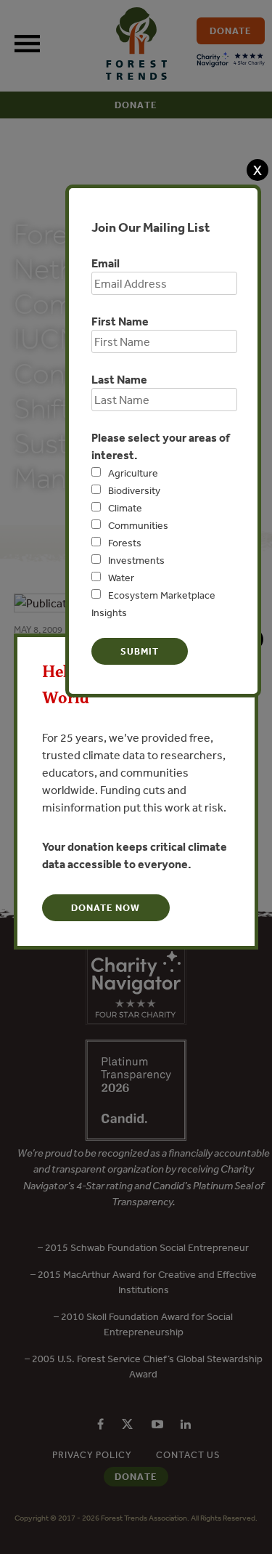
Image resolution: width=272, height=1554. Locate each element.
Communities (138, 525)
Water (121, 577)
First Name (120, 321)
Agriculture (133, 472)
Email (105, 263)
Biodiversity (134, 490)
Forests (124, 542)
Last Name (119, 379)
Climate (125, 507)
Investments (136, 560)
